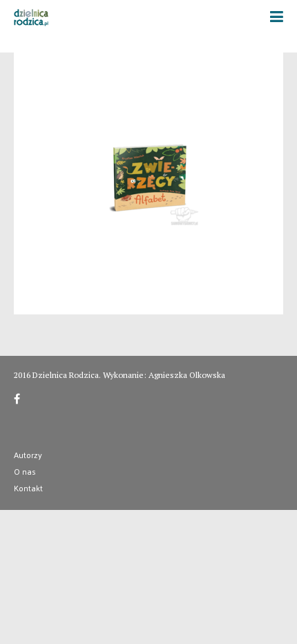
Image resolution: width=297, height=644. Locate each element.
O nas (25, 471)
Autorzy (28, 454)
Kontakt (28, 487)
